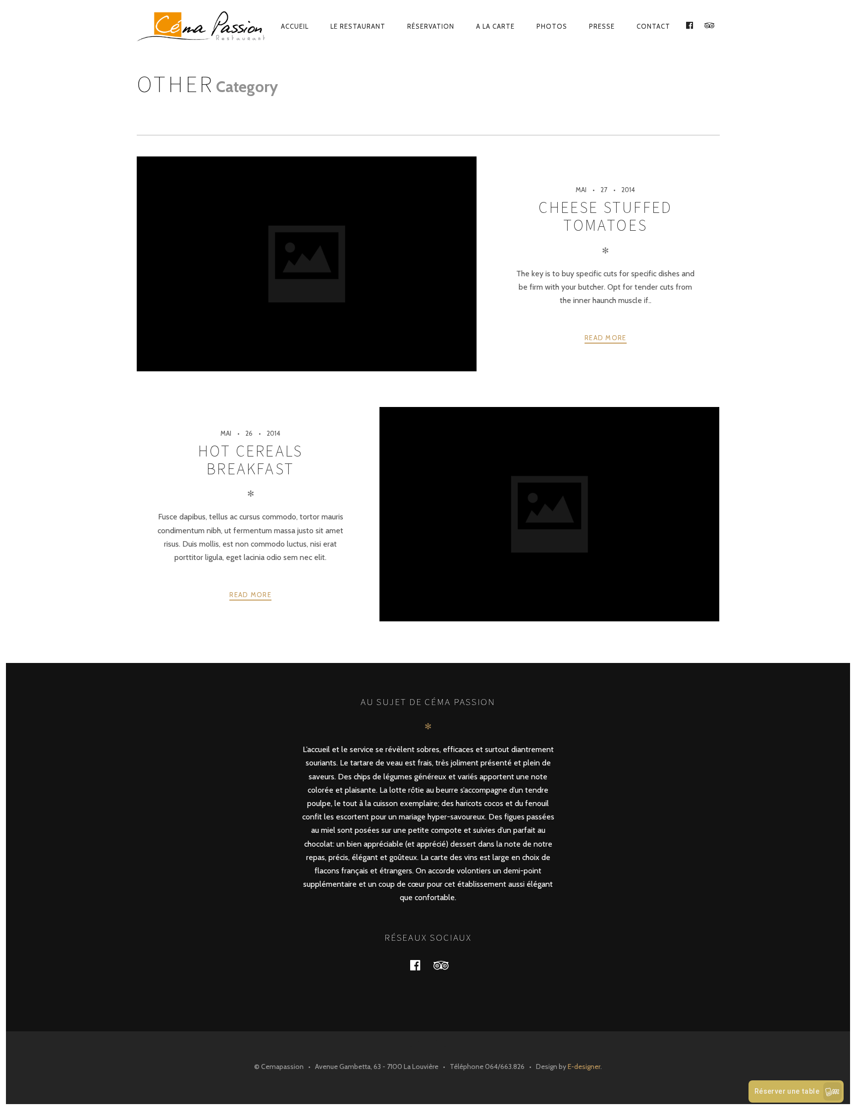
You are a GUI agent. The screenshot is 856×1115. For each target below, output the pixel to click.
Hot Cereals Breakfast (250, 460)
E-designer (584, 1066)
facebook (421, 965)
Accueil (295, 26)
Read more (606, 338)
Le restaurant (357, 26)
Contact (653, 26)
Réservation (430, 26)
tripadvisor (447, 965)
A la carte (495, 26)
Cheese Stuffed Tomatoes (605, 216)
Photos (551, 26)
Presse (602, 26)
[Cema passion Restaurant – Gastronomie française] (202, 26)
